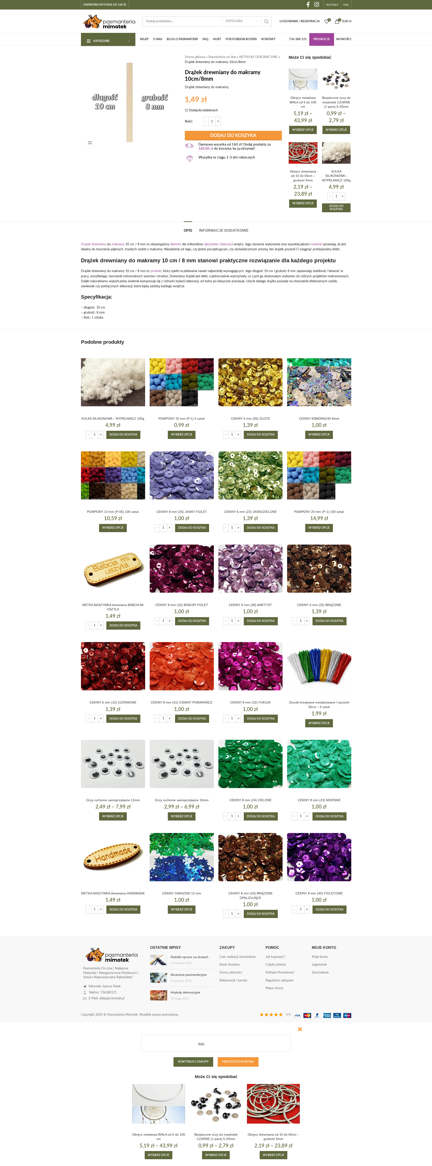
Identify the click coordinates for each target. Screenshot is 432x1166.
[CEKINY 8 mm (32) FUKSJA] (250, 666)
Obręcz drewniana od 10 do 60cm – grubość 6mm (303, 176)
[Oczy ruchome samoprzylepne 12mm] (113, 764)
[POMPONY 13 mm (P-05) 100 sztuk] (113, 475)
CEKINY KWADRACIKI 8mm (319, 418)
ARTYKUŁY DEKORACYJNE (258, 57)
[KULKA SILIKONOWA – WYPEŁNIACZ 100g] (336, 153)
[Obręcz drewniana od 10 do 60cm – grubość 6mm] (303, 153)
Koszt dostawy (230, 964)
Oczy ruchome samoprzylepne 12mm (113, 800)
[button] (336, 207)
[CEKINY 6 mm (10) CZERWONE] (113, 666)
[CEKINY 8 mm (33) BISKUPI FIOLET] (182, 569)
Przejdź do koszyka (238, 1061)
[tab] (188, 228)
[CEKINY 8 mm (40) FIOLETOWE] (319, 857)
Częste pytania (276, 964)
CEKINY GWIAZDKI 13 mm (181, 893)
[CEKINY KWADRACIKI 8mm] (319, 382)
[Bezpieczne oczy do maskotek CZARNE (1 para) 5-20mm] (336, 79)
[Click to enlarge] (90, 142)
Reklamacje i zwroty (233, 980)
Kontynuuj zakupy (193, 1061)
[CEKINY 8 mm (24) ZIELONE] (250, 764)
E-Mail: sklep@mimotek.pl (106, 998)
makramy (118, 244)
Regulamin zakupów (279, 980)
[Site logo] (109, 21)
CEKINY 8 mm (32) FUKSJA (250, 702)
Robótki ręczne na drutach (189, 957)
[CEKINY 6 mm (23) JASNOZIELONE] (250, 475)
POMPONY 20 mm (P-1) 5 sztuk (182, 418)
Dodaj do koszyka (233, 135)
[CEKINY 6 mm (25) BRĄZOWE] (319, 569)
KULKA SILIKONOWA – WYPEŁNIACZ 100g (336, 176)
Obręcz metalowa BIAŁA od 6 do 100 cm (303, 102)
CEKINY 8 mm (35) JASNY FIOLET (181, 512)
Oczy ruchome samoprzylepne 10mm (182, 800)
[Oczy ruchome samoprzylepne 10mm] (182, 764)
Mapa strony (274, 988)
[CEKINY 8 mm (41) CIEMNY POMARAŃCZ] (182, 666)
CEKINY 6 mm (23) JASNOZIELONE (250, 512)
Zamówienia (320, 972)
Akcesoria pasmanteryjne (189, 974)
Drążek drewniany (93, 244)
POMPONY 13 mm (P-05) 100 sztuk (113, 512)
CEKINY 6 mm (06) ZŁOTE (250, 418)
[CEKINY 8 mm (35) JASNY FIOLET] (182, 475)
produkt (155, 271)
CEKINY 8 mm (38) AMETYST (250, 605)
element (175, 244)
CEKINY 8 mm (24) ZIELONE (250, 800)
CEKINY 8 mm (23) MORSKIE (319, 800)
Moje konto (320, 957)
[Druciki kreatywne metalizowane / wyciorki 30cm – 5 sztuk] (319, 666)
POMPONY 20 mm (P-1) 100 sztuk (319, 512)
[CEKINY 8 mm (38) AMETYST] (250, 569)
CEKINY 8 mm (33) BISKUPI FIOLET (181, 605)
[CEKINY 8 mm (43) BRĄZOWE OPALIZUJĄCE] (250, 857)
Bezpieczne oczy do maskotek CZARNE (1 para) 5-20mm (336, 102)
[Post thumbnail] (158, 960)
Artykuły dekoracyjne (185, 992)
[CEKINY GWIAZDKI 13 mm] (182, 857)
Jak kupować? (275, 957)
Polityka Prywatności (280, 972)
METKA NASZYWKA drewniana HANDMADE (113, 893)
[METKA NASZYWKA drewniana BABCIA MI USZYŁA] (113, 569)
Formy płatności (231, 972)
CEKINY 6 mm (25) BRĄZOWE (319, 605)
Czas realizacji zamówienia (238, 957)
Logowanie (319, 964)
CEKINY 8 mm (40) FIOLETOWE (319, 893)
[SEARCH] (266, 21)
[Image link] (111, 954)
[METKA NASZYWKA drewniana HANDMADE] (113, 857)
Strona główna (195, 57)
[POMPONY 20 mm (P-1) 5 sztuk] (182, 382)
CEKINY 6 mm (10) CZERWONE (113, 702)
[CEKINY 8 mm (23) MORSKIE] (319, 764)
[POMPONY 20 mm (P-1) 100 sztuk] (319, 475)
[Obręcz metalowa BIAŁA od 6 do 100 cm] (303, 79)
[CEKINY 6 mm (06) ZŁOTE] (250, 382)
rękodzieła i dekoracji (218, 244)
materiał (316, 244)
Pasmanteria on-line (222, 57)
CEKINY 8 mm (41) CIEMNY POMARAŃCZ (181, 702)
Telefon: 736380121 (103, 992)
